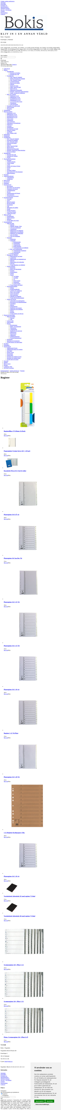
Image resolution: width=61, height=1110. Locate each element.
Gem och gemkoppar (15, 227)
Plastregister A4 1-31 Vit (12, 602)
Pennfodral (9, 339)
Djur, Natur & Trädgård (16, 77)
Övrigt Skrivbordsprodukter (17, 298)
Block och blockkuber (15, 269)
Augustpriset (7, 110)
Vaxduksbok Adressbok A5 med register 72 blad (19, 896)
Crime (8, 164)
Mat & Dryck (13, 88)
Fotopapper (16, 282)
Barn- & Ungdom (11, 94)
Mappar (12, 305)
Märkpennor (13, 332)
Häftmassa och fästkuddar (16, 233)
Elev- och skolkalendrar (16, 249)
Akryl (8, 200)
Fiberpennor (13, 328)
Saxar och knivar (14, 293)
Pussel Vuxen (10, 352)
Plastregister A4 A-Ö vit (11, 514)
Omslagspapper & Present (13, 193)
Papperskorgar (13, 306)
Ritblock (9, 219)
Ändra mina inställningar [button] (42, 1104)
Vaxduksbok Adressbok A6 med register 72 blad (19, 916)
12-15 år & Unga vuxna (16, 101)
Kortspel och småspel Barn (13, 358)
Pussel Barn (10, 353)
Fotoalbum (13, 303)
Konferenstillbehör (15, 289)
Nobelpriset (7, 136)
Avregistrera (5, 1095)
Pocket (8, 157)
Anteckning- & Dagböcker (13, 123)
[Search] (1, 58)
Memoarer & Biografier (16, 90)
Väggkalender (16, 245)
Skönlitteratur (10, 71)
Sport (8, 169)
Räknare (12, 260)
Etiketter (12, 225)
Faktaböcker (13, 103)
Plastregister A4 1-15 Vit (12, 646)
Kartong (12, 270)
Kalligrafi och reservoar (16, 331)
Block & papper (11, 202)
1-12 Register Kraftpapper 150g (14, 832)
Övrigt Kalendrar (14, 253)
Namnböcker (10, 127)
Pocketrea (9, 108)
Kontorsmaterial (8, 222)
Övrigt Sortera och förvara (16, 313)
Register (12, 312)
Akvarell (9, 199)
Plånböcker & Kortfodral (16, 309)
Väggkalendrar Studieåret (19, 250)
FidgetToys (10, 124)
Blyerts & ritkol (11, 203)
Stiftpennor (13, 335)
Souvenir (6, 361)
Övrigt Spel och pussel (12, 359)
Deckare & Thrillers (15, 73)
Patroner (12, 318)
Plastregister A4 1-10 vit (11, 689)
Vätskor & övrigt (11, 213)
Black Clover (7, 363)
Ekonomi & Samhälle (12, 140)
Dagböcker (13, 239)
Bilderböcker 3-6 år (15, 97)
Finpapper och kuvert (12, 189)
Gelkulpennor (13, 329)
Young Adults (10, 163)
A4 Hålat (15, 278)
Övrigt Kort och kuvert (13, 196)
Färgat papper (16, 280)
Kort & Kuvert (7, 184)
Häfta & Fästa (10, 223)
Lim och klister (14, 235)
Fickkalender (16, 243)
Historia (12, 84)
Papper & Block (11, 266)
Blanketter (12, 267)
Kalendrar (6, 183)
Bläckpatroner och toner (16, 256)
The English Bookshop (9, 159)
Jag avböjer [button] (50, 1101)
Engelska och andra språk (13, 106)
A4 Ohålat (16, 276)
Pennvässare (13, 333)
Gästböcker (10, 179)
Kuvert (8, 192)
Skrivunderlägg (14, 295)
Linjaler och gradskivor (16, 290)
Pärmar (12, 310)
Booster (6, 365)
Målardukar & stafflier (12, 207)
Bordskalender (17, 242)
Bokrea (5, 70)
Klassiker (6, 174)
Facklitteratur (10, 75)
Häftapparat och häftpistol (16, 230)
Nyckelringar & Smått (12, 129)
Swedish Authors (11, 170)
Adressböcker (10, 177)
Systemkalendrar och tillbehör (20, 247)
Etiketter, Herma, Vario (16, 226)
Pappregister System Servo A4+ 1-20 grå (17, 451)
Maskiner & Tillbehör (12, 255)
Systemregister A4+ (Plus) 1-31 (14, 1001)
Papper (12, 275)
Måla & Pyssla (7, 214)
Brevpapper (10, 186)
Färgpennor (10, 204)
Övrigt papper (16, 283)
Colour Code (10, 320)
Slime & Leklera (11, 130)
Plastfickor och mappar (16, 308)
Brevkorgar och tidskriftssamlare (18, 302)
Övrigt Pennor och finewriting (14, 342)
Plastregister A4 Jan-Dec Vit (13, 558)
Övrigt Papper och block (16, 285)
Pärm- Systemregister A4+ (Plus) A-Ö (16, 1037)
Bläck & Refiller (11, 316)
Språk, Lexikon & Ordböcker (17, 93)
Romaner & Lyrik (14, 74)
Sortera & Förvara (11, 299)
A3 (14, 279)
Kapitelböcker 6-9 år (15, 98)
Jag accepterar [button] (40, 1101)
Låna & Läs (7, 68)
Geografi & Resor (14, 81)
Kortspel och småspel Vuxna (14, 356)
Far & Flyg (6, 182)
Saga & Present (14, 104)
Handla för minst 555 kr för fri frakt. (10, 373)
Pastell (8, 209)
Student (6, 362)
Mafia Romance (11, 173)
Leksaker (9, 126)
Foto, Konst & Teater (15, 80)
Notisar (12, 273)
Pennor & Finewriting (9, 315)
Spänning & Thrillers (12, 156)
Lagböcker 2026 (8, 366)
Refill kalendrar (17, 246)
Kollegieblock (13, 272)
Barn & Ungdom (8, 111)
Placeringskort (10, 194)
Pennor (9, 323)
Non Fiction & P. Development (15, 171)
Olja (8, 206)
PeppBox (6, 343)
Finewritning (10, 322)
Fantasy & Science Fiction (13, 166)
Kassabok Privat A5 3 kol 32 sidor (15, 471)
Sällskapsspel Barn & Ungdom (14, 349)
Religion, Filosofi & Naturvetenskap (19, 91)
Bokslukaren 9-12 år (15, 100)
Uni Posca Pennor (11, 212)
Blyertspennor (13, 325)
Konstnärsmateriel (8, 197)
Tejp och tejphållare (15, 236)
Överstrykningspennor (15, 338)
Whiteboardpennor (15, 336)
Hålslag (12, 288)
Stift (11, 319)
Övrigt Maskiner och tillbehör (17, 265)
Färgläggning (10, 216)
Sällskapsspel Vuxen (12, 348)
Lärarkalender (16, 252)
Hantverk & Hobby (15, 83)
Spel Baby (9, 351)
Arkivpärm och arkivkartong (17, 300)
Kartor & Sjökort (11, 151)
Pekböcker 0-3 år (14, 96)
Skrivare (12, 263)
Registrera (4, 1094)
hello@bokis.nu (8, 1061)
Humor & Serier (14, 86)
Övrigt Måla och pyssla (13, 220)
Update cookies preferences (7, 1)
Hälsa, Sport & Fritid (15, 87)
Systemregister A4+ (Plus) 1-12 (14, 965)
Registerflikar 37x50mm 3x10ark (14, 431)
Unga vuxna (10, 118)
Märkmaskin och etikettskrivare (18, 259)
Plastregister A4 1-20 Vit (12, 777)
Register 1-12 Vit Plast (11, 733)
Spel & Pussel (10, 107)
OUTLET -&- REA (9, 368)
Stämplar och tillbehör (15, 296)
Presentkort (6, 345)
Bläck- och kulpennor (15, 326)
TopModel (9, 131)
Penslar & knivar (11, 210)
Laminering (13, 257)
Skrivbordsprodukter (12, 286)
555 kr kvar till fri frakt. (6, 66)
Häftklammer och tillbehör (16, 232)
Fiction (8, 167)
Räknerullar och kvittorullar (17, 262)
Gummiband (13, 229)
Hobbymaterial (10, 217)
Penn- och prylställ (15, 292)
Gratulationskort (11, 190)
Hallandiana (7, 134)
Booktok (9, 160)
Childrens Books (11, 161)
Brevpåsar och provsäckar (13, 187)
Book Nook (7, 180)
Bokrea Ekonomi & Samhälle (17, 78)
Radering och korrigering (13, 341)
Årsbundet (12, 240)
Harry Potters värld (12, 133)
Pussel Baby (10, 355)
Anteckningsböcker (9, 176)
